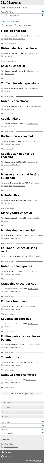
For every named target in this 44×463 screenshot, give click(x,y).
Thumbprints (10, 357)
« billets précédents (17, 393)
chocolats (7, 91)
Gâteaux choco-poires (16, 266)
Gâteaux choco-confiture (18, 374)
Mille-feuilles (10, 195)
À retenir (7, 407)
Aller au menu (7, 12)
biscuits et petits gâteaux (12, 144)
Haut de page (5, 422)
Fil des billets (8, 25)
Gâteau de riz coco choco (19, 48)
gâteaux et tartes (9, 56)
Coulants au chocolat (16, 318)
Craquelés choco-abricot (18, 283)
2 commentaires (8, 131)
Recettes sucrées (34, 36)
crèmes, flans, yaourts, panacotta (14, 39)
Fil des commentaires (24, 25)
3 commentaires (8, 96)
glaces (6, 221)
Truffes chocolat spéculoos (20, 83)
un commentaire (8, 114)
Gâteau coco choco (14, 101)
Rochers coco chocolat (17, 136)
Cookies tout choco (14, 301)
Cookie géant (10, 118)
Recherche (7, 402)
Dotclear (38, 460)
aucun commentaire (9, 43)
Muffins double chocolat (18, 230)
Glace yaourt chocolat (16, 213)
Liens (6, 416)
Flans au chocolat (13, 30)
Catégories (7, 412)
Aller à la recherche (10, 15)
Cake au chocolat (13, 66)
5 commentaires (8, 352)
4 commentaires (8, 208)
